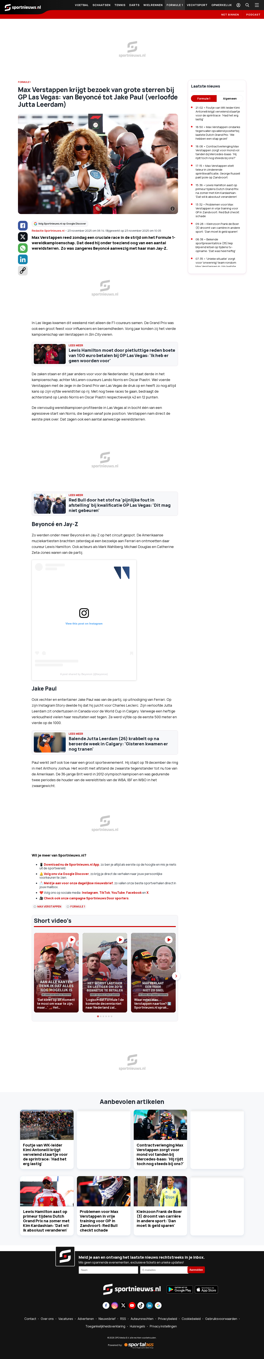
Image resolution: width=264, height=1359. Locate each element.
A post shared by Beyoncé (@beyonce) (84, 674)
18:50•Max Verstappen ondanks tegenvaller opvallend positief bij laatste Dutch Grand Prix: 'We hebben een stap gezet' (218, 133)
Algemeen (230, 98)
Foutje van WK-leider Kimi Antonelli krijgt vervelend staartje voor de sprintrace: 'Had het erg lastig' (45, 1154)
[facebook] (23, 226)
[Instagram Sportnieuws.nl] (114, 1306)
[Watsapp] (23, 248)
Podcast (253, 14)
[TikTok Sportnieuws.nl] (140, 1306)
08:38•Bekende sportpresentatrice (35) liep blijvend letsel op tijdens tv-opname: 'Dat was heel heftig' (216, 245)
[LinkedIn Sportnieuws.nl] (149, 1306)
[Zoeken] (247, 5)
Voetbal (82, 5)
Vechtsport (197, 5)
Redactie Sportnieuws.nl (48, 230)
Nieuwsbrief (107, 1319)
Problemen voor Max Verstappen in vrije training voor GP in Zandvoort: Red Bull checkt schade (99, 1221)
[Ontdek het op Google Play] (180, 1290)
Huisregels (137, 1326)
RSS (123, 1319)
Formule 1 (175, 5)
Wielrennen (153, 5)
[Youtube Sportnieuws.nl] (132, 1306)
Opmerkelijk (221, 5)
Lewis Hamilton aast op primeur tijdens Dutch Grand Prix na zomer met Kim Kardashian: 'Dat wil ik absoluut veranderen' (46, 1221)
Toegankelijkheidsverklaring (105, 1326)
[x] (23, 237)
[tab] (98, 1016)
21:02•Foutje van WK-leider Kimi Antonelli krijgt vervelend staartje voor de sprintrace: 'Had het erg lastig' (218, 113)
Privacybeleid (167, 1319)
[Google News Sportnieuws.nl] (158, 1306)
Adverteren (86, 1319)
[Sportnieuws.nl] (23, 7)
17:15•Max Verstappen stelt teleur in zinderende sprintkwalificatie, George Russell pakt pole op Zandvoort (218, 171)
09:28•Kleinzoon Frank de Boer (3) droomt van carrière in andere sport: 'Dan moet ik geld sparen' (218, 228)
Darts (134, 5)
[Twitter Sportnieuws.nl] (123, 1306)
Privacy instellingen (163, 1326)
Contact (30, 1319)
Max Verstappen (49, 906)
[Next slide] (176, 976)
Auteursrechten (142, 1319)
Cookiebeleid (191, 1319)
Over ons (47, 1319)
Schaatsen (102, 5)
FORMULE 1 (24, 82)
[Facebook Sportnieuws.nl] (106, 1306)
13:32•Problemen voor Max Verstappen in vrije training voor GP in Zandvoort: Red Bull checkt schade (217, 210)
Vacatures (65, 1319)
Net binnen (230, 14)
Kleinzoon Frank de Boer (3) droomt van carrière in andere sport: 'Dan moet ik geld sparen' (159, 1218)
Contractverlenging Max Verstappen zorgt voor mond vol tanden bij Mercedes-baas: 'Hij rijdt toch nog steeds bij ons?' (160, 1154)
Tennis (119, 5)
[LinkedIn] (23, 259)
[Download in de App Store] (206, 1290)
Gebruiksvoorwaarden (221, 1319)
